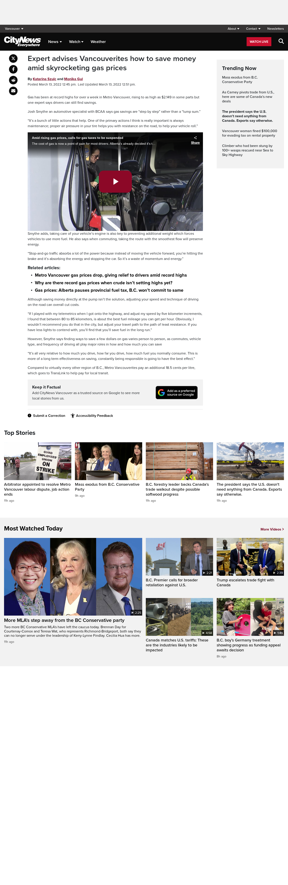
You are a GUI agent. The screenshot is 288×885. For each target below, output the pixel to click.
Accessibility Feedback (94, 415)
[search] (281, 41)
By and (55, 79)
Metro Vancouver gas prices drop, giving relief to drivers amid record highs (111, 275)
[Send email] (13, 91)
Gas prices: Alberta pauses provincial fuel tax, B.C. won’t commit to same (109, 290)
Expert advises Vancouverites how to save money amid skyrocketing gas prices (112, 63)
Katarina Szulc (44, 79)
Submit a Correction (49, 415)
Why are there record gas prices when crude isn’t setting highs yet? (103, 283)
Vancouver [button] (12, 29)
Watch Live (259, 42)
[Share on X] (13, 58)
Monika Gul (73, 79)
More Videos (271, 529)
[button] (233, 29)
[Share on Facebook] (13, 69)
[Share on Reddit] (13, 80)
